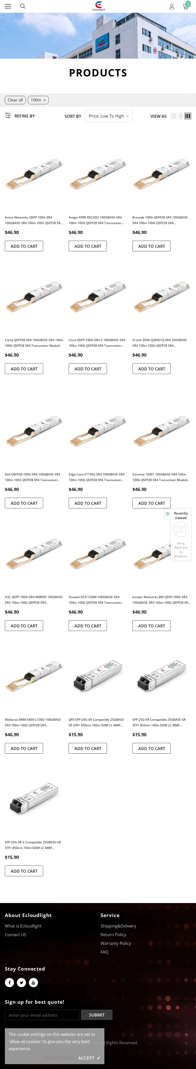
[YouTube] (33, 982)
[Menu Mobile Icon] (8, 6)
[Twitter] (21, 982)
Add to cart (24, 246)
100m (36, 100)
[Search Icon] (27, 6)
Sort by (73, 116)
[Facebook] (9, 982)
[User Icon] (172, 6)
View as (159, 116)
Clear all (15, 100)
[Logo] (98, 6)
